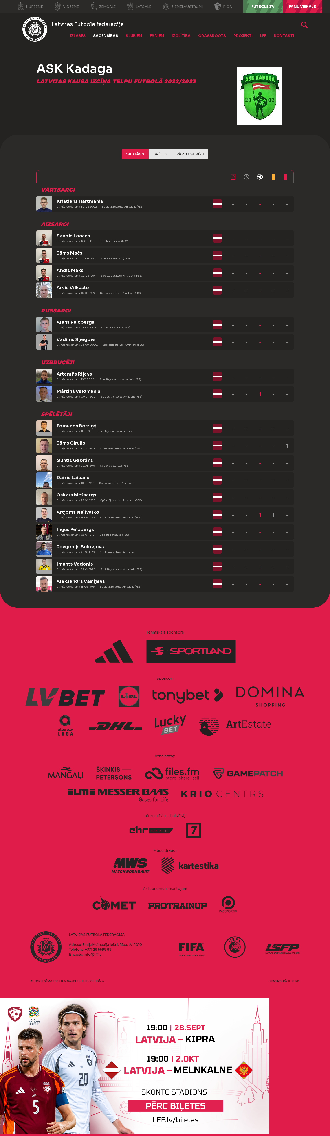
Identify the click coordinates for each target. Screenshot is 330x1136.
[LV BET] (65, 696)
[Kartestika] (190, 865)
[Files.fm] (172, 773)
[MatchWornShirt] (130, 865)
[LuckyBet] (170, 725)
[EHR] (151, 830)
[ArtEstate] (235, 725)
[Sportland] (191, 651)
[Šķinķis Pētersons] (113, 773)
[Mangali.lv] (65, 773)
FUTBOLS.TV (263, 6)
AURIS (295, 981)
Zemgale (107, 6)
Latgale (143, 6)
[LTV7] (193, 830)
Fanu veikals (302, 6)
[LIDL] (129, 696)
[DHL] (116, 725)
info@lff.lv (92, 954)
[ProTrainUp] (177, 904)
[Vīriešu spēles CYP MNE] (134, 1133)
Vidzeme (71, 6)
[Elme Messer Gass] (117, 793)
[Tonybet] (188, 696)
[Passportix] (228, 904)
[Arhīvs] (304, 25)
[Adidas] (114, 651)
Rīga (227, 6)
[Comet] (114, 904)
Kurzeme (34, 6)
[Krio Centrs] (222, 793)
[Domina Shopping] (270, 696)
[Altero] (67, 725)
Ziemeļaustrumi (187, 6)
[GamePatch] (247, 773)
